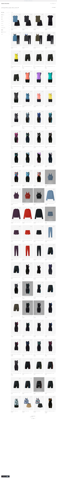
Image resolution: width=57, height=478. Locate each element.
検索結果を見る (5, 476)
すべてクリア (8, 12)
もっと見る (32, 418)
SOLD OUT (27, 195)
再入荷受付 (28, 200)
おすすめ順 (53, 7)
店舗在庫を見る (50, 183)
